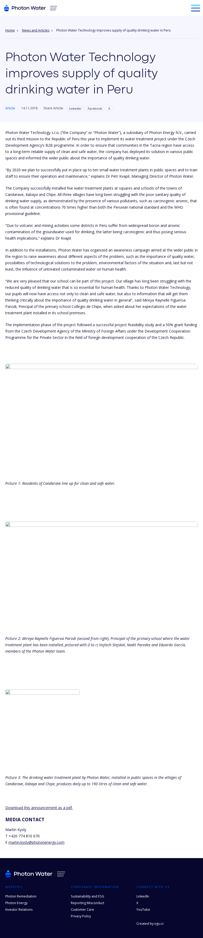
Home (10, 30)
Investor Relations (19, 909)
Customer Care (82, 909)
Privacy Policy (81, 916)
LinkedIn (142, 896)
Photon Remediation (20, 896)
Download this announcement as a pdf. (39, 807)
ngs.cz (159, 923)
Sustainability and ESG (87, 896)
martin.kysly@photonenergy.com (36, 842)
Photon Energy (16, 903)
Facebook (95, 108)
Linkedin (75, 108)
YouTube (143, 909)
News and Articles (35, 30)
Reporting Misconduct (87, 903)
